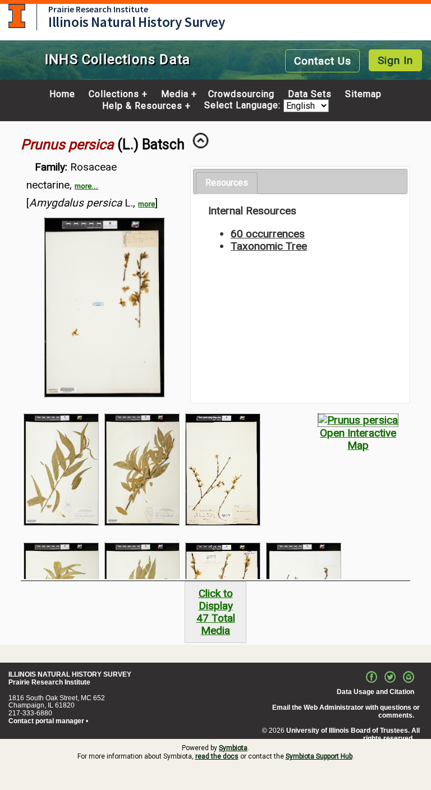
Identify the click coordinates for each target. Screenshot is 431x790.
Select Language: (243, 105)
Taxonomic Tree (269, 246)
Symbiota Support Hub (319, 756)
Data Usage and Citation (375, 692)
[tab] (227, 183)
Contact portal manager (46, 721)
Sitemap (363, 94)
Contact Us (322, 60)
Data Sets (310, 94)
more (146, 204)
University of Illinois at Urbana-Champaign (16, 16)
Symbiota (233, 748)
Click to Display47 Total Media (215, 612)
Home (62, 94)
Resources (226, 182)
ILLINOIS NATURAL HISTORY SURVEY (69, 674)
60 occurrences (268, 233)
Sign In (395, 60)
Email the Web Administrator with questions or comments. (346, 711)
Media (175, 94)
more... (86, 186)
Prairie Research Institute (98, 9)
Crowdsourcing (241, 94)
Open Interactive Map (358, 439)
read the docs (217, 756)
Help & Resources (142, 106)
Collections (114, 94)
